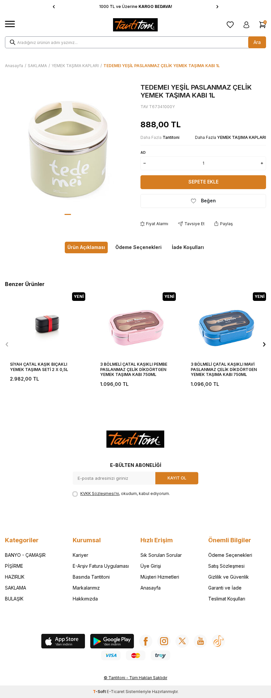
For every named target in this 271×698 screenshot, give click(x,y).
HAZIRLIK (14, 577)
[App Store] (63, 642)
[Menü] (10, 24)
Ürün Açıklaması (86, 247)
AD (143, 152)
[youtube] (200, 641)
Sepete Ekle (203, 182)
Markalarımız (86, 588)
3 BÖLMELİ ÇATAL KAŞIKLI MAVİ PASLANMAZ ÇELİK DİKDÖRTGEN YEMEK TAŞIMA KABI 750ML (224, 369)
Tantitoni (171, 137)
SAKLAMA (37, 65)
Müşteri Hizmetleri (159, 577)
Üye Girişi (150, 566)
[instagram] (164, 641)
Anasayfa (14, 65)
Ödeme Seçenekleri (138, 247)
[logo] (135, 24)
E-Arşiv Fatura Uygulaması (101, 566)
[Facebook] (145, 641)
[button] (54, 6)
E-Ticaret (116, 691)
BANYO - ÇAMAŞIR (25, 555)
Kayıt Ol (177, 477)
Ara (257, 42)
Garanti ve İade (225, 588)
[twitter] (182, 641)
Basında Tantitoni (91, 577)
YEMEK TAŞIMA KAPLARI (75, 65)
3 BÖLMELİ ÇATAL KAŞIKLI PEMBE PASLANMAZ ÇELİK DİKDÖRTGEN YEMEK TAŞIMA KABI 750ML (133, 369)
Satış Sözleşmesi (226, 566)
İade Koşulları (188, 247)
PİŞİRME (14, 566)
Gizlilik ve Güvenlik (228, 577)
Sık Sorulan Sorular (161, 555)
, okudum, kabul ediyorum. (125, 493)
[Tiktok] (218, 641)
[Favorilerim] (230, 24)
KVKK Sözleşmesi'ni (99, 493)
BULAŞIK (14, 598)
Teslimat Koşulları (226, 598)
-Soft (100, 691)
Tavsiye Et (194, 223)
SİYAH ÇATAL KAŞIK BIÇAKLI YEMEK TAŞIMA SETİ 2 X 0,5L (39, 367)
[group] (68, 146)
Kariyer (80, 555)
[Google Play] (112, 642)
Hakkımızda (85, 598)
